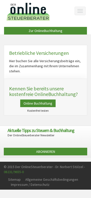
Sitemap (14, 179)
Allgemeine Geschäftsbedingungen (51, 179)
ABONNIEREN (45, 151)
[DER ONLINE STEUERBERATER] (28, 12)
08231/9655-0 (14, 172)
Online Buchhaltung (38, 103)
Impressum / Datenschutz (30, 184)
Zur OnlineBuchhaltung (45, 30)
